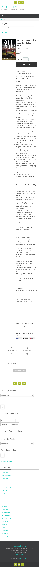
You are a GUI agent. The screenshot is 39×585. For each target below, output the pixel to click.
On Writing (4, 524)
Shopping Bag (11, 363)
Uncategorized (5, 533)
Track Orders (12, 357)
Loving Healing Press (9, 6)
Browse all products (6, 461)
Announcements (6, 475)
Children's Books (6, 503)
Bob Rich (3, 494)
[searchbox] (17, 27)
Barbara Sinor (5, 491)
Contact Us (19, 554)
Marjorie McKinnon (6, 518)
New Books (4, 521)
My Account (27, 350)
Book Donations (6, 497)
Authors (3, 485)
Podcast (3, 527)
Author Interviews (6, 482)
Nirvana (19, 558)
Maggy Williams (5, 515)
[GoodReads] (22, 2)
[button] (22, 327)
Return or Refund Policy (20, 546)
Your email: (3, 418)
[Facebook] (15, 2)
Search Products (12, 350)
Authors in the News (7, 488)
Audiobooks (4, 478)
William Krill (4, 536)
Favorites (27, 357)
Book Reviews (5, 500)
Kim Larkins (4, 509)
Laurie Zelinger (5, 512)
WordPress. (25, 558)
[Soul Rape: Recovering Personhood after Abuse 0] (9, 49)
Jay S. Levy (4, 506)
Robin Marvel (5, 530)
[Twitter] (19, 2)
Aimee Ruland (5, 472)
